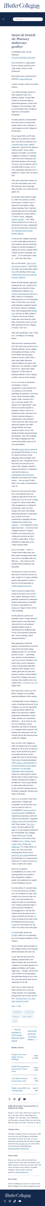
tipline (38, 1186)
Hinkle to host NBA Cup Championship (21, 1089)
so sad (15, 1021)
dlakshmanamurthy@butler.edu (18, 1148)
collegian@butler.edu (23, 58)
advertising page (23, 1144)
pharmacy (16, 1016)
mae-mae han (29, 1012)
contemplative (17, 1012)
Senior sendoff (27, 1016)
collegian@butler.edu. (21, 1172)
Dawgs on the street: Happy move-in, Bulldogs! (19, 1056)
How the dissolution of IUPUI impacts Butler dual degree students (18, 1035)
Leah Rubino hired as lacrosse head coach (19, 1079)
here (32, 1123)
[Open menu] (3, 19)
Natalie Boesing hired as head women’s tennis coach (20, 1068)
